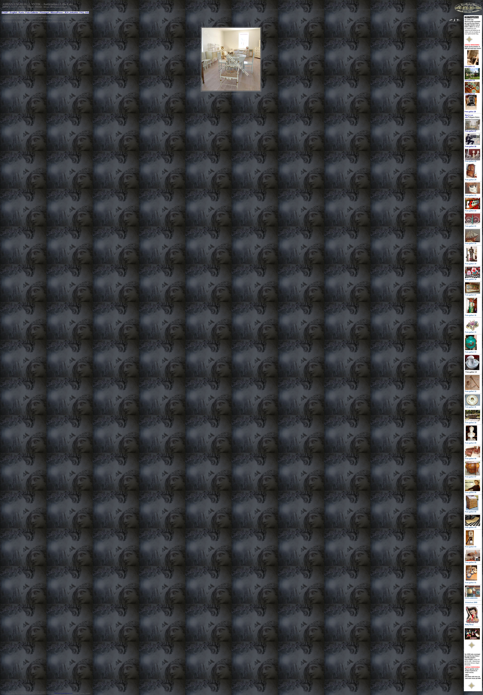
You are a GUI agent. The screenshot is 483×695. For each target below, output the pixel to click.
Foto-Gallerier (32, 12)
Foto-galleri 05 (470, 512)
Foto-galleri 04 (470, 527)
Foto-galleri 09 (470, 443)
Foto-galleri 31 (470, 66)
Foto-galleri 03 (470, 547)
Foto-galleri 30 (470, 80)
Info (87, 12)
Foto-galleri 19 (470, 264)
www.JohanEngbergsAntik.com (63, 693)
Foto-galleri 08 (470, 459)
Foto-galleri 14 (470, 352)
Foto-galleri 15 (470, 332)
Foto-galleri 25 (470, 161)
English (13, 12)
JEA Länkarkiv (71, 12)
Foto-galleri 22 (470, 211)
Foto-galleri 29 (470, 94)
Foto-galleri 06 (470, 492)
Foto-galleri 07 (470, 477)
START (5, 12)
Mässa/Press (57, 12)
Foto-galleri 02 (470, 562)
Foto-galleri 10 (470, 423)
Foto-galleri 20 (470, 243)
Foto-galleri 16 (470, 315)
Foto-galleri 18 (470, 279)
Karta (21, 12)
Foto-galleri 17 (470, 295)
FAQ (82, 12)
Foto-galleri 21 (470, 226)
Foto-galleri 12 (470, 391)
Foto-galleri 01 (470, 583)
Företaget (44, 12)
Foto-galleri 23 (470, 195)
